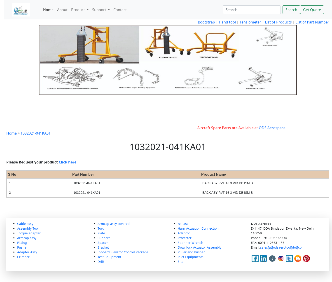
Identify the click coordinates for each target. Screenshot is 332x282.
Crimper (23, 257)
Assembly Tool (28, 228)
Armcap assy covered (114, 223)
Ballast (183, 223)
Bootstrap (206, 22)
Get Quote (312, 9)
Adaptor (184, 233)
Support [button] (99, 9)
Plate (101, 233)
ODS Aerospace (267, 127)
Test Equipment (109, 257)
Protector (185, 238)
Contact (120, 9)
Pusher (22, 247)
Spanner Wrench (190, 242)
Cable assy (25, 223)
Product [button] (78, 9)
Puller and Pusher (191, 252)
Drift (101, 261)
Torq (101, 228)
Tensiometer (250, 22)
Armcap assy (26, 238)
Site (180, 261)
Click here (67, 162)
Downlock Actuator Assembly (199, 247)
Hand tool (227, 22)
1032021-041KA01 (36, 133)
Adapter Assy (27, 252)
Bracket (103, 247)
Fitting (22, 242)
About (62, 9)
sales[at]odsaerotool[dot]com (282, 247)
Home (48, 9)
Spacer (103, 242)
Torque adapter (29, 233)
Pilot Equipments (190, 257)
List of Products (278, 22)
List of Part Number (312, 22)
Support (104, 238)
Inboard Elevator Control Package (123, 252)
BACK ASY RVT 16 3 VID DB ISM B (227, 183)
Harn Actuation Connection (198, 228)
